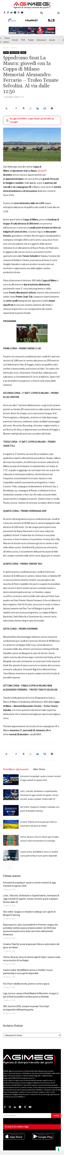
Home (6, 51)
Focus (14, 51)
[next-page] (10, 871)
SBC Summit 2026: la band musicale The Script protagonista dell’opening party (26, 1012)
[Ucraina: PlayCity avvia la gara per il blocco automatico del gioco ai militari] (11, 828)
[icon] (17, 1143)
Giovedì (41, 174)
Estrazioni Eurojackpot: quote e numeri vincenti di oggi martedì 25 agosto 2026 (29, 888)
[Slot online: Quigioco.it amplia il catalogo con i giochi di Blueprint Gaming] (11, 814)
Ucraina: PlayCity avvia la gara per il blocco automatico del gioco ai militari (31, 950)
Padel (31, 44)
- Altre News (38, 773)
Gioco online (6, 44)
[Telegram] (15, 12)
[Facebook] (4, 12)
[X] (18, 12)
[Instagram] (8, 12)
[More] (52, 112)
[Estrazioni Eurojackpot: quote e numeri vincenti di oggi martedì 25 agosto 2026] (11, 783)
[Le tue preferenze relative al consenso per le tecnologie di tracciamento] (59, 1150)
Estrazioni (41, 44)
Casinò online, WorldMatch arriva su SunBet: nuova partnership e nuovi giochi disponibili (28, 976)
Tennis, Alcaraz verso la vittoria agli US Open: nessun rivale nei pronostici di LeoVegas (31, 963)
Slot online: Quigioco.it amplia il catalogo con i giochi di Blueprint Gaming (29, 917)
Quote (52, 44)
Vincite (15, 44)
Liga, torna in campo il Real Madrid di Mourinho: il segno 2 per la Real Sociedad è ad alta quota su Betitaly (30, 999)
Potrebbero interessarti (15, 773)
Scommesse (14, 56)
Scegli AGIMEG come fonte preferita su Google (32, 124)
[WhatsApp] (30, 112)
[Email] (44, 112)
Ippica (23, 56)
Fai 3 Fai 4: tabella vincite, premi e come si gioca (26, 988)
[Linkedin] (11, 12)
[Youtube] (22, 12)
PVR (23, 44)
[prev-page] (5, 871)
